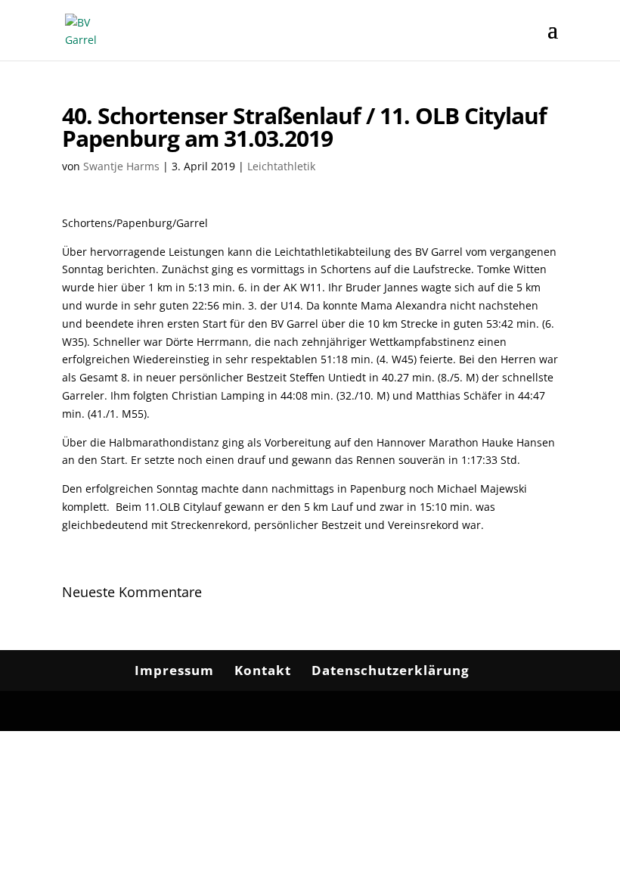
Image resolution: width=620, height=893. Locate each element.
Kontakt (262, 670)
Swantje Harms (121, 166)
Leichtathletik (281, 166)
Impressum (174, 670)
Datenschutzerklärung (391, 670)
